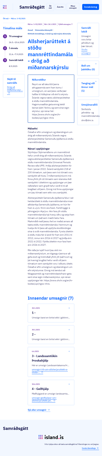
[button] (50, 7)
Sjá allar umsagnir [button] (37, 409)
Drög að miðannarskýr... (15, 88)
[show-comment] (69, 308)
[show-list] (96, 64)
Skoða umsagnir (85, 51)
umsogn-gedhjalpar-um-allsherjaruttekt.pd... (44, 399)
